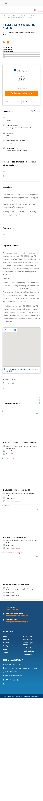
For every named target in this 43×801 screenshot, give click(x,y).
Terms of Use (27, 639)
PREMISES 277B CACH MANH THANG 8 (19, 443)
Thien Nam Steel (28, 651)
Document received (13, 102)
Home (4, 15)
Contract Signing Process (28, 643)
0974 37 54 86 (12, 609)
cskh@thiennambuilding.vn (17, 622)
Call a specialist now (21, 93)
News (5, 649)
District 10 (34, 15)
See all (5, 407)
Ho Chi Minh (23, 15)
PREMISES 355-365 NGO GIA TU (16, 490)
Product (13, 15)
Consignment (8, 646)
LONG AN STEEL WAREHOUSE (16, 584)
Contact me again (30, 102)
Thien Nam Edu (27, 654)
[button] (4, 10)
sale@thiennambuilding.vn (17, 616)
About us (6, 639)
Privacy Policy (27, 636)
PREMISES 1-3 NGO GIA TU (14, 537)
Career (5, 652)
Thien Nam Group (28, 648)
